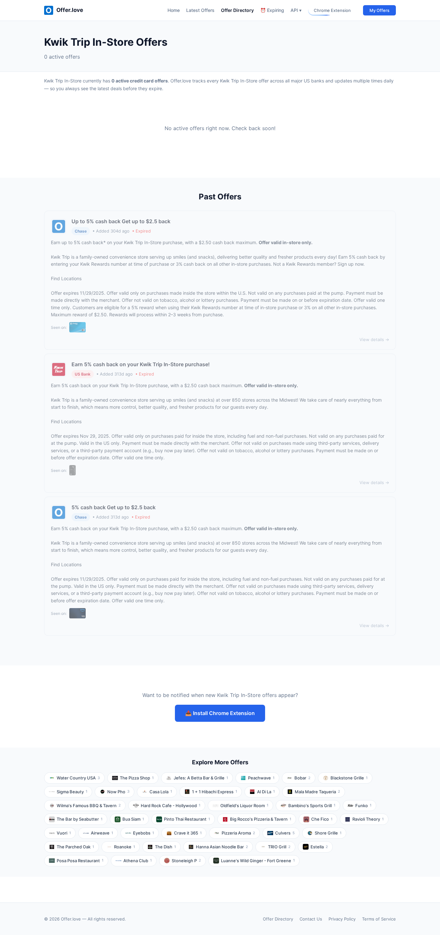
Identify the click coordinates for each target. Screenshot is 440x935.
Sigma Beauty (72, 791)
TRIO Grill (279, 846)
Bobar (302, 777)
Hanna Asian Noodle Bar (222, 846)
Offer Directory (237, 10)
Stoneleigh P (186, 860)
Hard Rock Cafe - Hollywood (170, 805)
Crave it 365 (188, 832)
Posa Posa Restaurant (80, 860)
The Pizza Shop (137, 777)
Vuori (64, 832)
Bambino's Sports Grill (311, 805)
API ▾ (296, 10)
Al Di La (266, 791)
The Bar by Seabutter (79, 819)
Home (173, 10)
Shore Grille (328, 832)
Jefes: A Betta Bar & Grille (201, 777)
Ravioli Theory (368, 819)
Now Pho (118, 791)
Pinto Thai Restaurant (187, 819)
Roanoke (124, 846)
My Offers (379, 10)
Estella (319, 846)
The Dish (165, 846)
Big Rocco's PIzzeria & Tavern (260, 819)
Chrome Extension (332, 10)
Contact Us (311, 918)
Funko (363, 805)
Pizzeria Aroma (238, 832)
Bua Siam (133, 819)
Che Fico (321, 819)
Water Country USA (78, 777)
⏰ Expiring (272, 10)
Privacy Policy (342, 918)
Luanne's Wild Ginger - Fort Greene (258, 860)
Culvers (285, 832)
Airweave (102, 832)
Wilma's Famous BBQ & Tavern (89, 805)
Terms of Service (379, 918)
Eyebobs (143, 832)
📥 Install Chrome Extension (220, 713)
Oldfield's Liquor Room (244, 805)
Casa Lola (160, 791)
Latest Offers (200, 10)
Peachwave (261, 777)
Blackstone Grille (349, 777)
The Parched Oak (75, 846)
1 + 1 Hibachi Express (214, 791)
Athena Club (137, 860)
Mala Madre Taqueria (317, 791)
